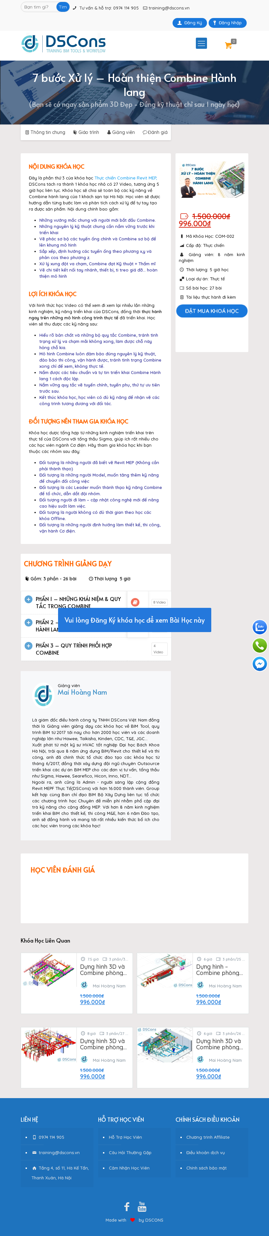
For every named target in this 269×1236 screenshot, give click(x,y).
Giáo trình (88, 132)
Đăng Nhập (230, 22)
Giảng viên (123, 132)
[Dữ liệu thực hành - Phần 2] (135, 625)
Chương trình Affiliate (208, 1137)
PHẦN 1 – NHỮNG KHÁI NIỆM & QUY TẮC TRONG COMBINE (78, 602)
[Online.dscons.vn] (63, 43)
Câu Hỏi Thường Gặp (130, 1152)
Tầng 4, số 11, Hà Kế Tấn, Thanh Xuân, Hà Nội (60, 1172)
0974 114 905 (126, 7)
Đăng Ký (193, 22)
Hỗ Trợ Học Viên (125, 1137)
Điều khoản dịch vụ (205, 1152)
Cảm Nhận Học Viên (129, 1167)
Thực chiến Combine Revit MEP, (125, 177)
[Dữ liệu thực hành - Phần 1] (135, 602)
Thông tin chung (48, 132)
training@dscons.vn (169, 7)
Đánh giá (157, 132)
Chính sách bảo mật (206, 1167)
